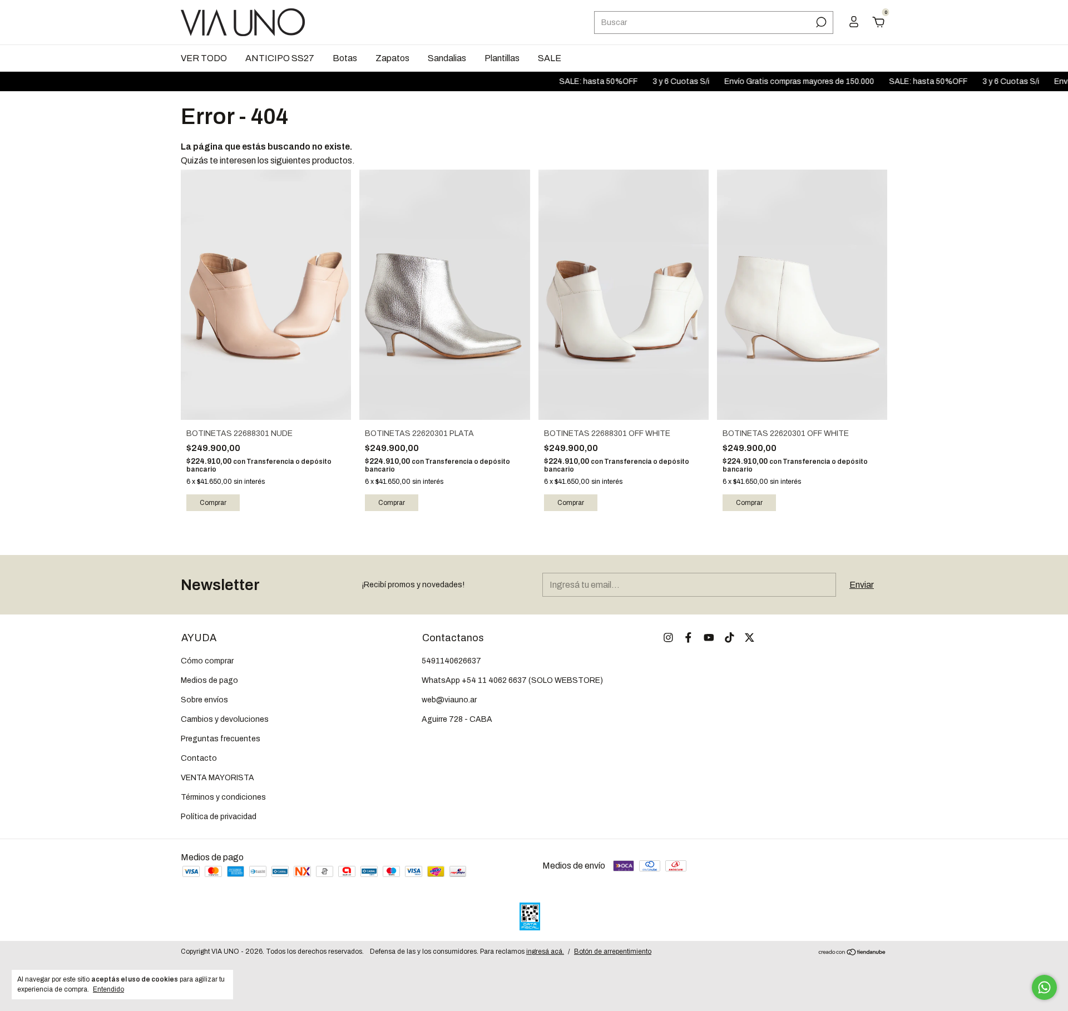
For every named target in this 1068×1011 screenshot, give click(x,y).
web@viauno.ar (449, 700)
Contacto (199, 758)
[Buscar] (820, 22)
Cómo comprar (207, 661)
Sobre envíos (204, 700)
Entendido (108, 989)
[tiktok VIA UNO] (729, 637)
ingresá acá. (545, 951)
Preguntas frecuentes (220, 739)
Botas (345, 58)
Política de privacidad (218, 816)
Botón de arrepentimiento (612, 951)
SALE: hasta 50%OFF (572, 81)
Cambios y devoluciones (225, 719)
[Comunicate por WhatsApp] (1044, 987)
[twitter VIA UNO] (749, 637)
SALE (549, 58)
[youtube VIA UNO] (709, 637)
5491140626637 (451, 661)
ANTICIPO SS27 (279, 58)
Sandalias (447, 58)
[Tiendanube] (852, 953)
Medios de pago (209, 680)
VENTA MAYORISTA (217, 778)
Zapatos (392, 58)
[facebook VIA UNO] (688, 637)
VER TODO (204, 58)
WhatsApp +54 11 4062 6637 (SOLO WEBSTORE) (512, 680)
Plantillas (502, 58)
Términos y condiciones (223, 797)
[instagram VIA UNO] (668, 637)
